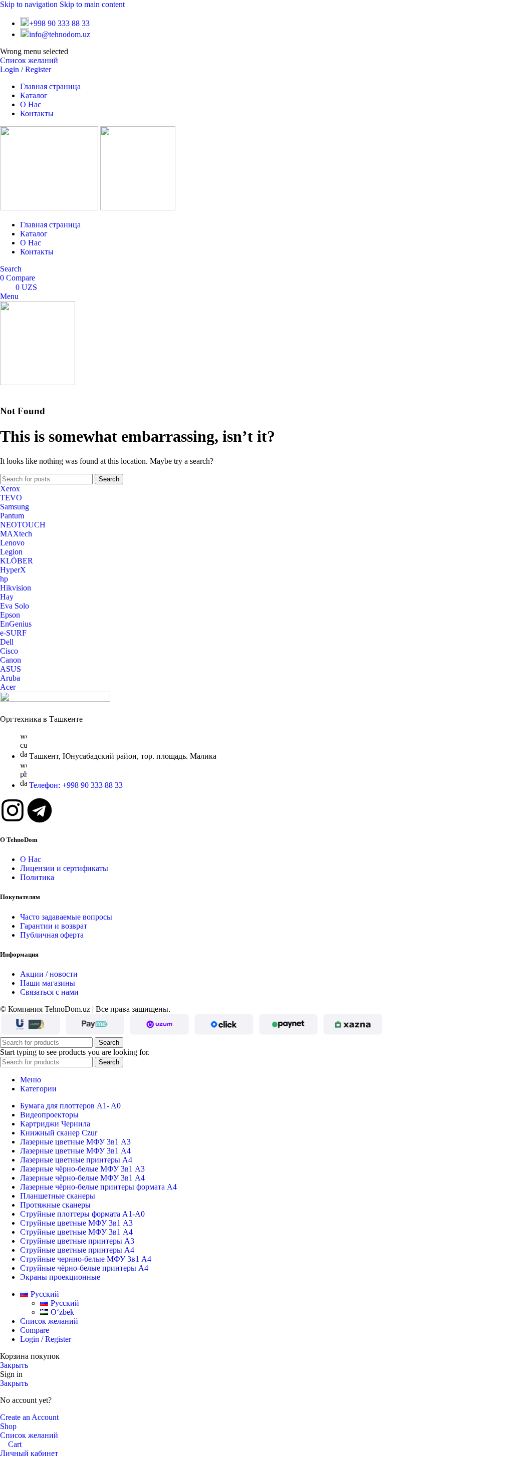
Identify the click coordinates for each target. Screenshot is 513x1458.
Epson (10, 615)
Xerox (10, 488)
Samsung (14, 506)
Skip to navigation (30, 4)
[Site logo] (50, 207)
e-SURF (13, 633)
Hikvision (15, 588)
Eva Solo (14, 606)
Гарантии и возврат (53, 926)
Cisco (9, 651)
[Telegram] (39, 810)
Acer (8, 687)
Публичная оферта (52, 935)
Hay (7, 597)
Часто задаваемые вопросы (66, 917)
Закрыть (14, 1365)
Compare (34, 1330)
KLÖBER (16, 560)
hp (4, 578)
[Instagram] (12, 810)
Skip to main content (92, 4)
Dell (7, 642)
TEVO (11, 497)
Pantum (12, 515)
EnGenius (16, 624)
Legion (11, 551)
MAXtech (16, 533)
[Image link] (55, 699)
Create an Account (29, 1417)
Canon (10, 660)
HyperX (13, 569)
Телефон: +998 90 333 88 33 (76, 785)
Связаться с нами (49, 992)
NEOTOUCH (23, 524)
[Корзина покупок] (3, 391)
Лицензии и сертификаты (64, 868)
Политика (37, 877)
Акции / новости (49, 974)
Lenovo (12, 542)
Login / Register (45, 1339)
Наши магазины (47, 983)
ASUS (10, 669)
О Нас (30, 859)
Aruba (10, 678)
